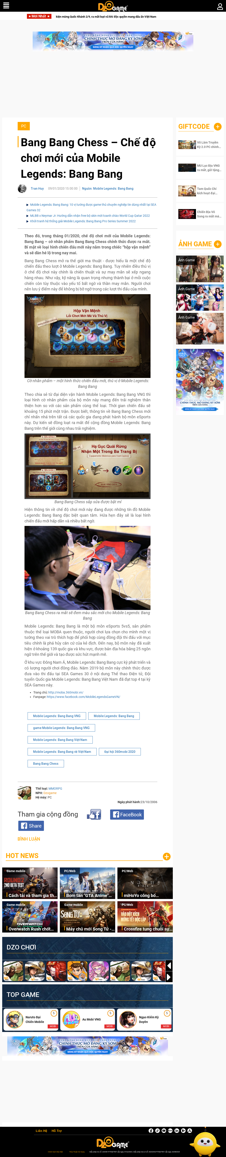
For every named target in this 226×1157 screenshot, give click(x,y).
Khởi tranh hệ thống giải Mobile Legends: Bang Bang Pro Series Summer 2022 (83, 221)
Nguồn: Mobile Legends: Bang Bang (108, 188)
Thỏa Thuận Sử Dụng (77, 1152)
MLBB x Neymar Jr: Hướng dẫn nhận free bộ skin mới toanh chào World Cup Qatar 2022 (90, 215)
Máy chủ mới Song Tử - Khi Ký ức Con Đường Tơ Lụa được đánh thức (90, 929)
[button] (169, 977)
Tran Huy (37, 188)
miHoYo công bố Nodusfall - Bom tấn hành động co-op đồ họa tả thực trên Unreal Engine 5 (148, 896)
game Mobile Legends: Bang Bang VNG (61, 728)
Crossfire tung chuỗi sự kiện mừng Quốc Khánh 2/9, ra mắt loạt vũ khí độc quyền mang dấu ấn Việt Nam (147, 929)
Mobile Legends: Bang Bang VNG (57, 716)
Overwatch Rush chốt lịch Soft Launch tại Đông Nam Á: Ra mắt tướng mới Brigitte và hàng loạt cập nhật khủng (30, 929)
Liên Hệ (41, 1131)
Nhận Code (208, 145)
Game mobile (16, 871)
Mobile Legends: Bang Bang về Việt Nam (62, 751)
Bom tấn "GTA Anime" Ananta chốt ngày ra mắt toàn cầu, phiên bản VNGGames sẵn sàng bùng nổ (90, 896)
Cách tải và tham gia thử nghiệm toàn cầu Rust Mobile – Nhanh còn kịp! (32, 896)
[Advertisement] (113, 87)
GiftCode (194, 126)
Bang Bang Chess (45, 763)
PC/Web (69, 871)
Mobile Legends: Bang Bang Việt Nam (60, 740)
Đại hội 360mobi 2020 (119, 751)
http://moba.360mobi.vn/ (65, 692)
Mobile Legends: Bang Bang (114, 716)
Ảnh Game (195, 244)
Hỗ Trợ (57, 1131)
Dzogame (49, 793)
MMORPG (55, 788)
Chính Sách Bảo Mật (55, 1152)
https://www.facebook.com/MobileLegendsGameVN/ (83, 697)
